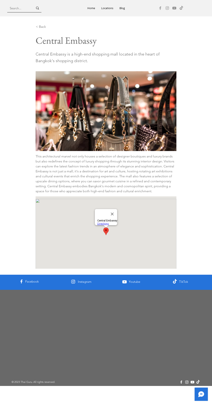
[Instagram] (167, 8)
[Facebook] (160, 8)
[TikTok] (181, 8)
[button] (107, 8)
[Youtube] (174, 8)
